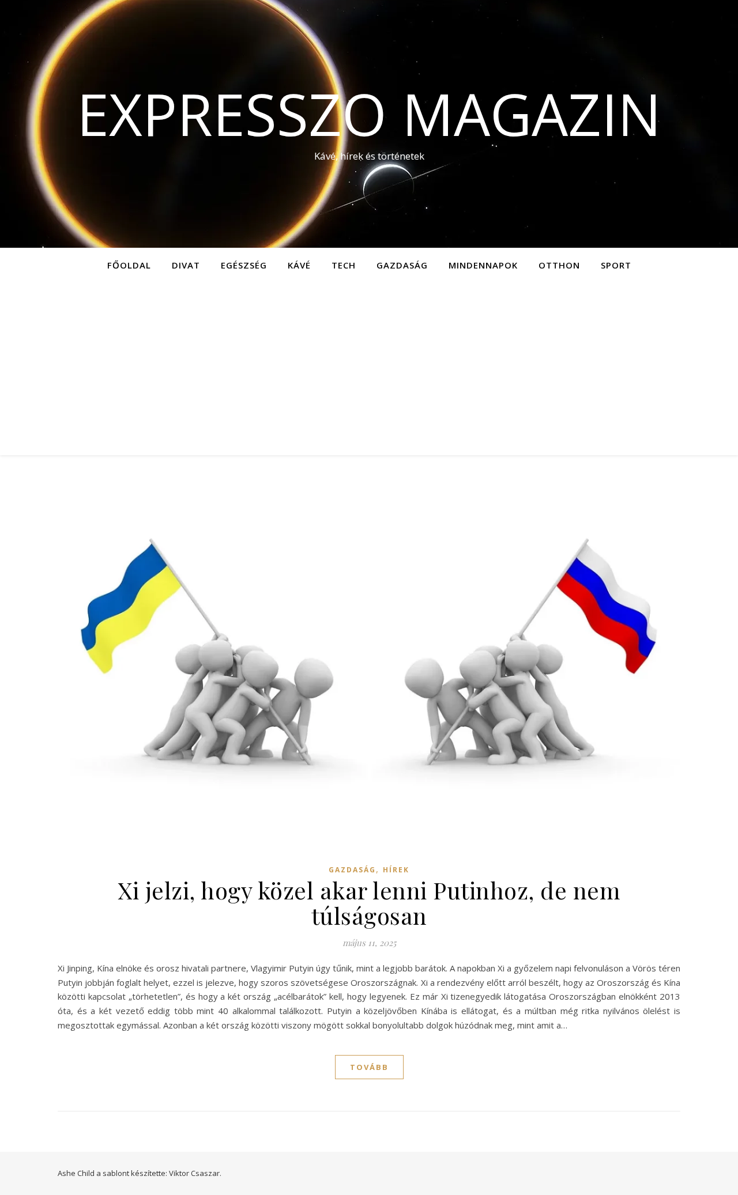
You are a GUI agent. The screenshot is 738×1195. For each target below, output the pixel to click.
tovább (369, 1067)
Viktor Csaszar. (195, 1173)
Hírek (396, 870)
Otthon (559, 265)
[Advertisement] (369, 368)
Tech (344, 265)
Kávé (299, 265)
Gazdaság (402, 265)
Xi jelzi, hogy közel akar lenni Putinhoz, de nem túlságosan (369, 903)
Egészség (244, 265)
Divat (186, 265)
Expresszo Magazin (369, 113)
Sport (616, 265)
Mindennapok (483, 265)
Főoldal (129, 265)
